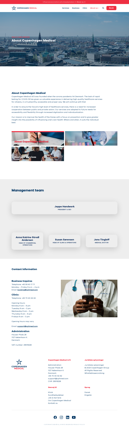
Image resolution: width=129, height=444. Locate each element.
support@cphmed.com (27, 326)
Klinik (50, 392)
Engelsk (88, 395)
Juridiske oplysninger (94, 365)
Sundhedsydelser (56, 395)
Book (111, 8)
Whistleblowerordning (94, 373)
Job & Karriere (54, 398)
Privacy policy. (79, 424)
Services (65, 8)
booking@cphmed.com (27, 290)
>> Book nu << (80, 2)
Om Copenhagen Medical (59, 400)
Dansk (87, 392)
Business (75, 8)
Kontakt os (53, 403)
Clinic (85, 8)
